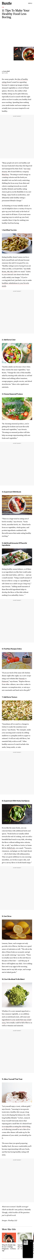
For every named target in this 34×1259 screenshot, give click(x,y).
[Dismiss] (30, 1241)
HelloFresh (11, 848)
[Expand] (24, 1241)
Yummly (22, 678)
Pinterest (5, 681)
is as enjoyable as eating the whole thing (16, 1126)
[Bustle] (7, 3)
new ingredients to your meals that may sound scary (16, 1020)
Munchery (5, 174)
